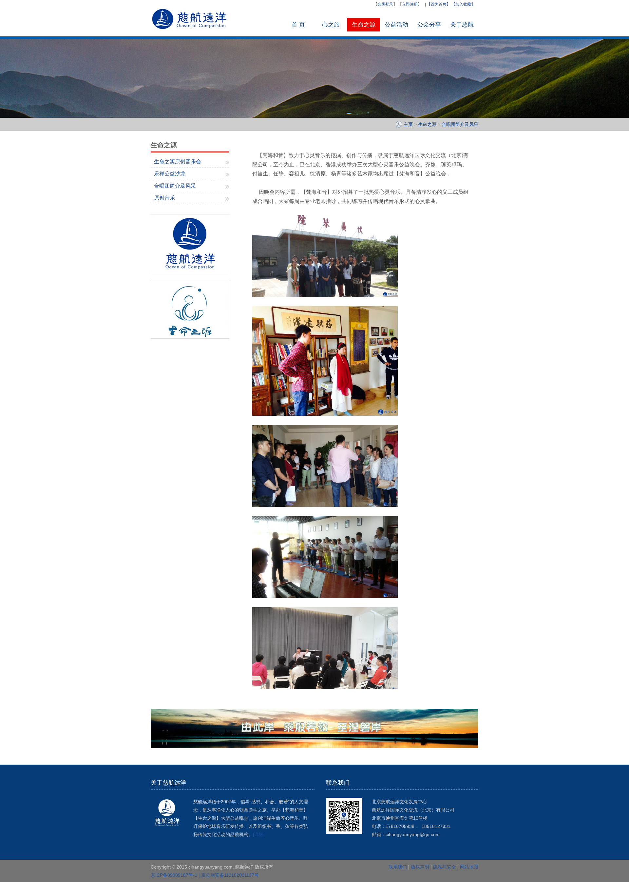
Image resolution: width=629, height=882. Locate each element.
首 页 (298, 24)
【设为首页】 (438, 4)
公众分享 (429, 24)
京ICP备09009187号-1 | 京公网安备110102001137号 (205, 875)
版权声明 (420, 867)
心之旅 (331, 24)
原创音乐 (164, 198)
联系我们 (398, 867)
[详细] (259, 834)
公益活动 (396, 24)
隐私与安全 (444, 867)
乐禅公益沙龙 (169, 173)
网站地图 (469, 867)
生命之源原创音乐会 (177, 161)
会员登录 (385, 4)
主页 (408, 124)
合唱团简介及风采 (460, 124)
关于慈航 (462, 24)
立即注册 (410, 4)
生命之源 (363, 24)
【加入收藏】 (463, 4)
